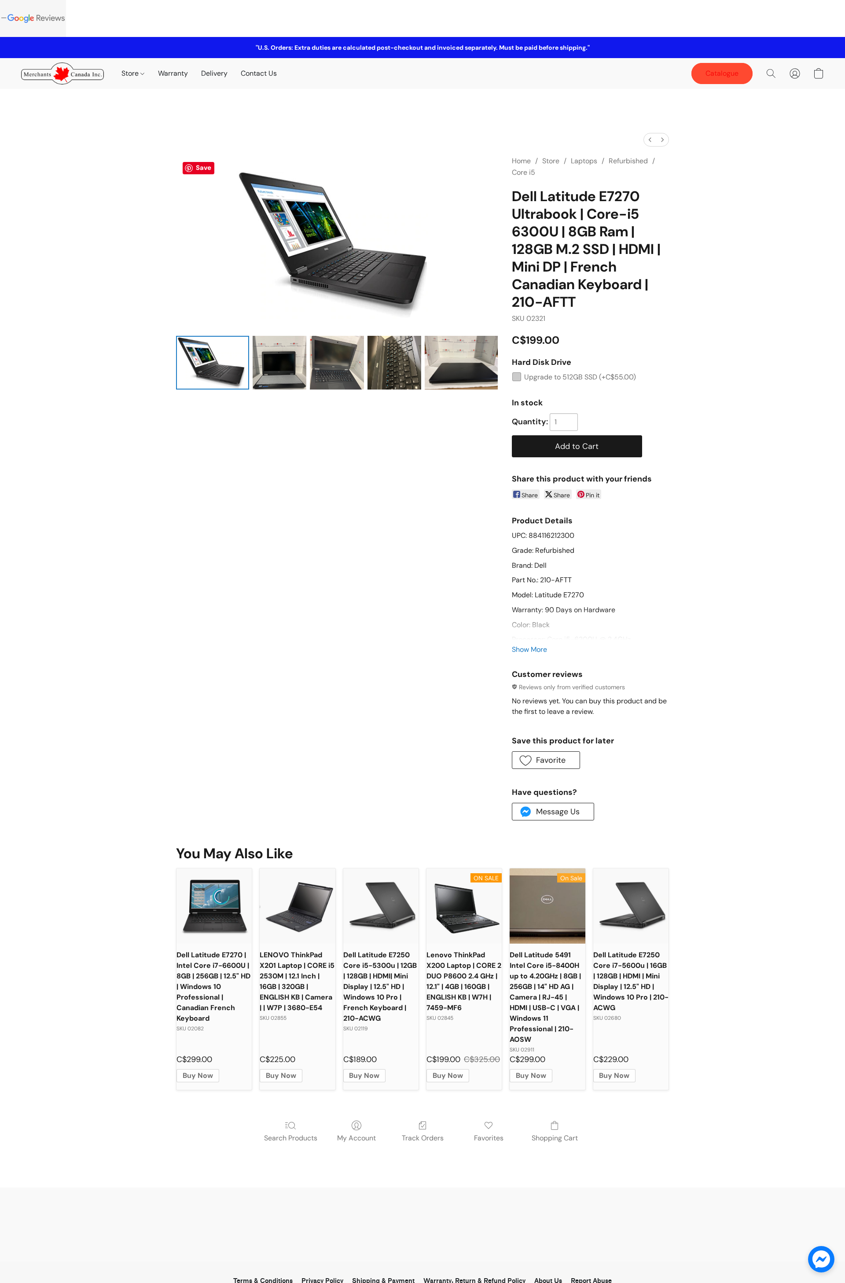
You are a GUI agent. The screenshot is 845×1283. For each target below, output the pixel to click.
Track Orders (423, 1138)
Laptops (584, 160)
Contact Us (259, 73)
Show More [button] (529, 649)
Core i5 (523, 172)
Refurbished (628, 160)
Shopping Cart (555, 1138)
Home (521, 160)
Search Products (290, 1138)
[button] (62, 73)
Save (203, 167)
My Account (356, 1138)
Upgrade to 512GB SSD (580, 377)
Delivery (214, 73)
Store (130, 73)
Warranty (173, 73)
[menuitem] (650, 139)
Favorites (488, 1138)
